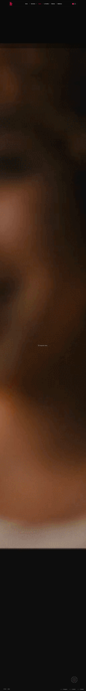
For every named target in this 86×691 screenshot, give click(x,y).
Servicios (33, 3)
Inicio (26, 3)
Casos (39, 3)
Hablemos (60, 3)
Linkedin (74, 689)
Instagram (65, 689)
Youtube (82, 689)
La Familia (46, 3)
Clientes (53, 3)
